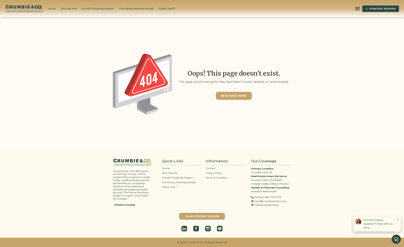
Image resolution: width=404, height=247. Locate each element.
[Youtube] (220, 228)
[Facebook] (196, 228)
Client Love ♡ (167, 8)
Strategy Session (382, 8)
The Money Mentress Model (136, 8)
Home (52, 8)
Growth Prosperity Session (97, 8)
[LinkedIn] (184, 228)
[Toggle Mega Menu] (357, 8)
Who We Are (68, 8)
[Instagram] (208, 228)
